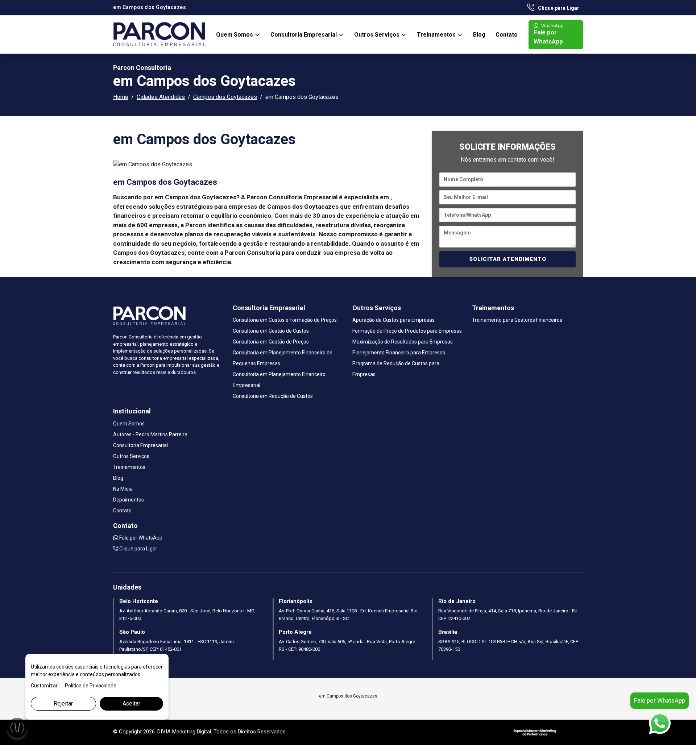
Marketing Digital (191, 731)
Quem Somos (235, 34)
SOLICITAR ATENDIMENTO (507, 259)
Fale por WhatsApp (549, 34)
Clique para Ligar (558, 8)
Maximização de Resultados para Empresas (402, 342)
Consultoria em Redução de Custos (273, 396)
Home (120, 96)
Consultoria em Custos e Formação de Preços (285, 320)
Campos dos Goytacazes (225, 96)
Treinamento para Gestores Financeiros (517, 320)
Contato (507, 34)
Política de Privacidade (90, 685)
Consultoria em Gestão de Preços (271, 342)
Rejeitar (63, 703)
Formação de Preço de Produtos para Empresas (407, 331)
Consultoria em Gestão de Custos (271, 331)
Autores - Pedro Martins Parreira (150, 434)
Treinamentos (437, 34)
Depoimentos (128, 500)
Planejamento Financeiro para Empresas (398, 352)
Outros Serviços (377, 34)
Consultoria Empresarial (304, 34)
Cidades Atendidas (161, 96)
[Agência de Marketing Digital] (535, 731)
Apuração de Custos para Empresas (393, 320)
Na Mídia (123, 489)
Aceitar (131, 703)
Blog (479, 34)
